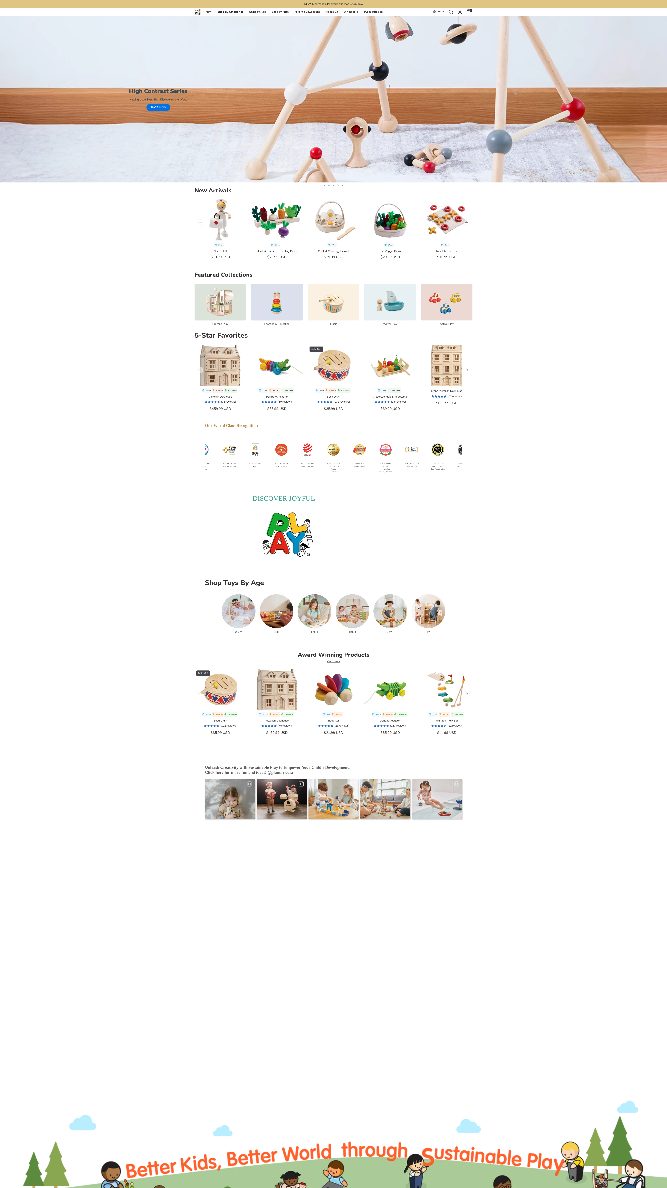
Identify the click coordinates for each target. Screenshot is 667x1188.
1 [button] (324, 185)
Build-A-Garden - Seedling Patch (277, 251)
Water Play (390, 324)
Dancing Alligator (390, 721)
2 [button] (329, 185)
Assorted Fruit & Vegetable (390, 397)
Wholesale (351, 12)
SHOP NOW (158, 107)
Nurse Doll (220, 251)
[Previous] (200, 222)
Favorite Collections (307, 12)
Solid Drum (333, 397)
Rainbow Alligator (277, 397)
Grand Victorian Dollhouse (446, 391)
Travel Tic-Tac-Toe (447, 251)
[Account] (459, 11)
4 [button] (337, 185)
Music (333, 324)
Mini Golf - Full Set (446, 721)
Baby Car (333, 721)
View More (333, 661)
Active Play (447, 324)
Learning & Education (277, 324)
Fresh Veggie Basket (390, 251)
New (209, 12)
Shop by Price (280, 12)
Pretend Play (220, 324)
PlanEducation (373, 12)
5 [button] (342, 185)
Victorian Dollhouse (220, 397)
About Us (332, 12)
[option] (333, 99)
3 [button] (333, 185)
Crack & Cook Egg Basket (333, 251)
